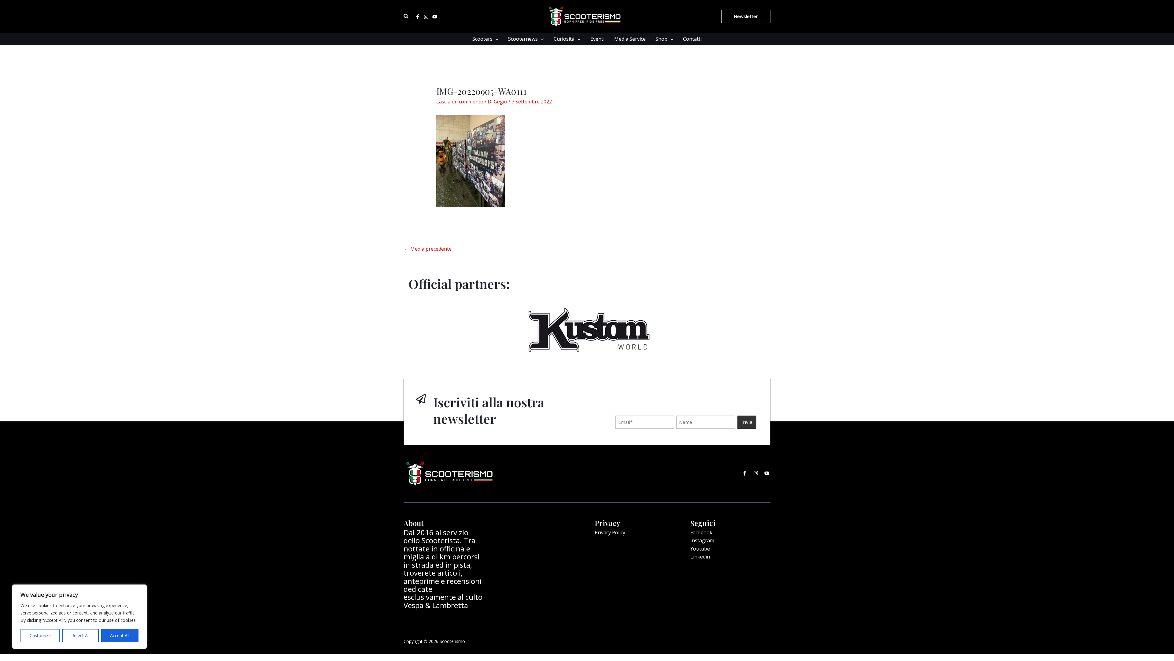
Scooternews (523, 38)
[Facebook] (417, 16)
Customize (40, 635)
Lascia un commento (459, 101)
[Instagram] (426, 16)
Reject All (80, 635)
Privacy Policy (610, 532)
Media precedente (428, 248)
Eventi (597, 38)
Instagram (702, 540)
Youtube (700, 548)
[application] (496, 38)
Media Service (630, 38)
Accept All (119, 635)
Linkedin (700, 556)
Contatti (692, 38)
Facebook (701, 532)
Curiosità (564, 38)
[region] (79, 616)
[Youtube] (434, 16)
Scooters (482, 38)
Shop (661, 38)
